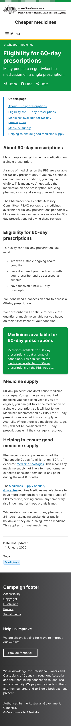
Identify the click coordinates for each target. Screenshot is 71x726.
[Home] (35, 9)
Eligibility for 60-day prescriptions (32, 112)
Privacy (8, 609)
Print (28, 84)
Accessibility (12, 594)
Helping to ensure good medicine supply (36, 134)
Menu (14, 34)
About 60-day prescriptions (27, 106)
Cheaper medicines (20, 44)
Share (44, 84)
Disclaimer (10, 604)
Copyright (10, 599)
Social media (12, 614)
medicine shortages (30, 464)
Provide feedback (20, 653)
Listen (13, 84)
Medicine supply (19, 128)
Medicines (12, 562)
